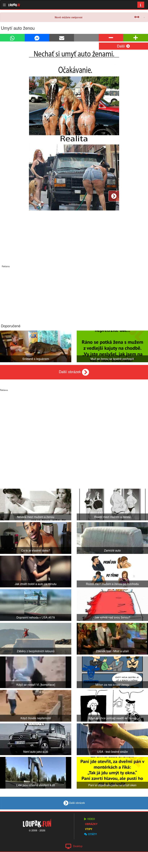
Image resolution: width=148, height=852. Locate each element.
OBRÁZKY (91, 824)
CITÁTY (92, 834)
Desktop (77, 846)
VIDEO (91, 819)
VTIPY (88, 829)
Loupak (14, 4)
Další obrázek (70, 371)
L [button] (141, 5)
